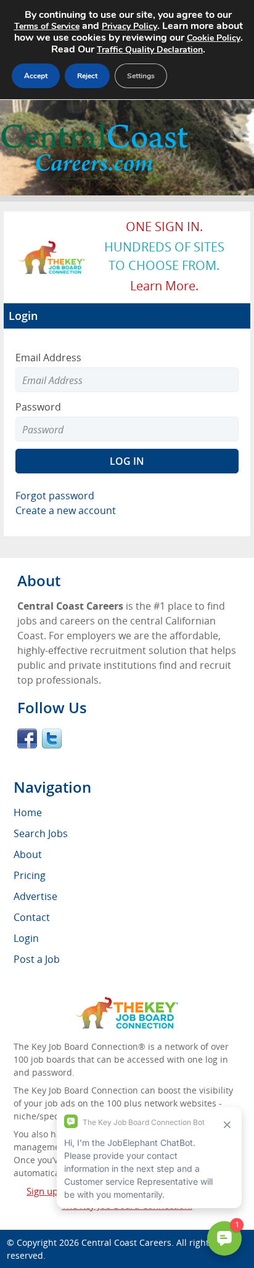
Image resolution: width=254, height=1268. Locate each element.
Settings (141, 76)
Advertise (35, 896)
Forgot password (54, 495)
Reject (87, 76)
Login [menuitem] (26, 938)
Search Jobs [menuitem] (41, 833)
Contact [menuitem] (32, 917)
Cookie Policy (213, 38)
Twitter (52, 738)
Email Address (48, 357)
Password (38, 407)
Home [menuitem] (28, 812)
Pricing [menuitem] (30, 875)
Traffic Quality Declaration (150, 49)
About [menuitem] (28, 854)
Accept (35, 76)
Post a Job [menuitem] (37, 959)
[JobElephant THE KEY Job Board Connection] (52, 246)
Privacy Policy (129, 26)
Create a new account (65, 510)
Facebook (27, 738)
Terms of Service (47, 26)
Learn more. (164, 285)
